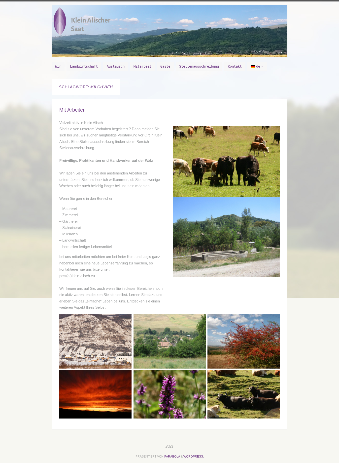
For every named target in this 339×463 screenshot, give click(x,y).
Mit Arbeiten (72, 110)
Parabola (172, 456)
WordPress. (193, 456)
